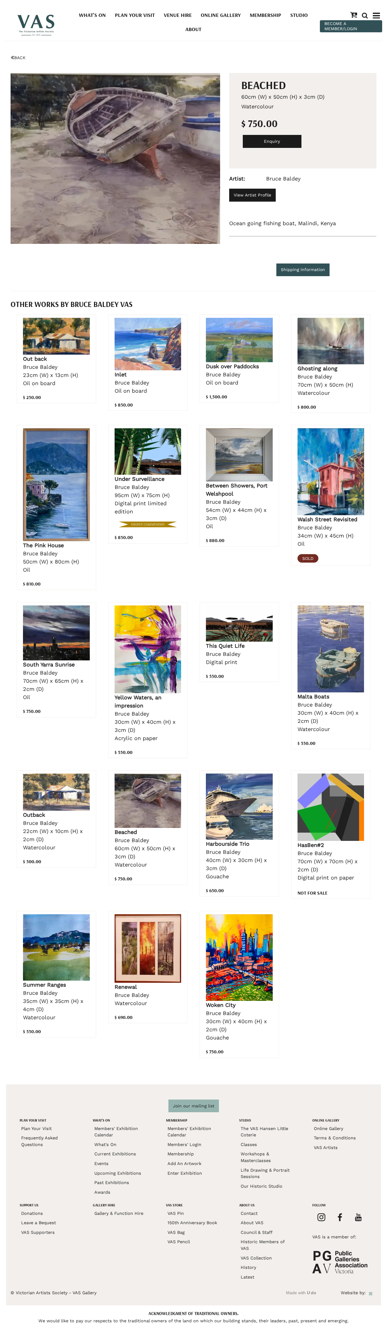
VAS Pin (175, 1213)
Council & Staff (256, 1232)
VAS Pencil (178, 1241)
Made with (301, 1292)
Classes (249, 1144)
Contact (249, 1213)
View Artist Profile (252, 195)
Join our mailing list (193, 1105)
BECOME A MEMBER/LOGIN (340, 26)
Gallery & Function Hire (118, 1213)
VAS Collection (256, 1258)
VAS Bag (176, 1232)
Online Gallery (221, 14)
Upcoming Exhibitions (117, 1173)
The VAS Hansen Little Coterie (264, 1132)
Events (101, 1163)
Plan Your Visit (135, 14)
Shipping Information (303, 269)
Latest (247, 1277)
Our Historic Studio (261, 1186)
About (193, 29)
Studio (299, 14)
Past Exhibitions (111, 1182)
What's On (92, 14)
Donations (32, 1213)
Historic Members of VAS (263, 1245)
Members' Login (184, 1144)
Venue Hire (178, 14)
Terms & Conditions (335, 1137)
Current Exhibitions (115, 1153)
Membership (265, 14)
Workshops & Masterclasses (256, 1157)
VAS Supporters (38, 1232)
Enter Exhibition (184, 1173)
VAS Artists (326, 1147)
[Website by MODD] (370, 1292)
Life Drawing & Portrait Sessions (265, 1173)
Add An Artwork (184, 1163)
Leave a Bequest (38, 1222)
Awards (102, 1192)
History (248, 1267)
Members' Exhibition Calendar (116, 1132)
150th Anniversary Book (192, 1222)
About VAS (252, 1222)
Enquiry (272, 141)
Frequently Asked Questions (39, 1141)
